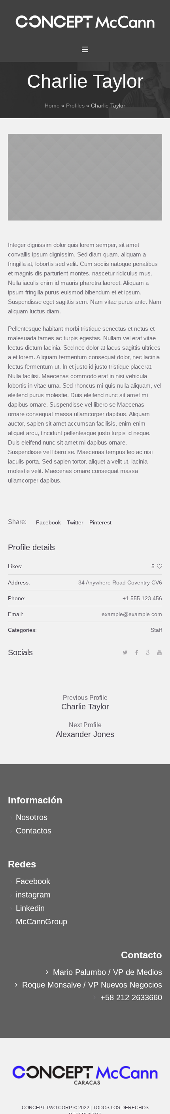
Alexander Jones (85, 734)
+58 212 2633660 (131, 997)
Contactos (33, 830)
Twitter (75, 522)
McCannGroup (41, 921)
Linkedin (30, 908)
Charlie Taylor (85, 706)
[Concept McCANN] (85, 21)
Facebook (48, 522)
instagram (33, 894)
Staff (156, 630)
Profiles (75, 105)
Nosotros (31, 817)
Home (52, 105)
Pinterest (100, 522)
